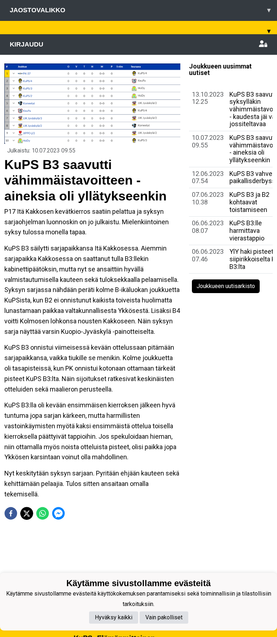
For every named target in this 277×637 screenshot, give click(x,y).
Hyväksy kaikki (113, 617)
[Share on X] (26, 513)
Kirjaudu (26, 44)
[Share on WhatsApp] (42, 513)
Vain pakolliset (164, 617)
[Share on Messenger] (58, 513)
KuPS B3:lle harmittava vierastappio (246, 230)
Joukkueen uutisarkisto (226, 286)
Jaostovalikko (140, 10)
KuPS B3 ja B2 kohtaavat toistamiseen (249, 202)
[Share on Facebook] (10, 513)
